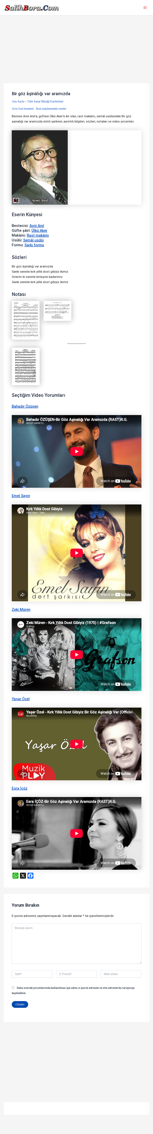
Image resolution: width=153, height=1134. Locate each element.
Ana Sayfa (18, 101)
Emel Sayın (21, 495)
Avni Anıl (36, 225)
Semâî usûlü (33, 240)
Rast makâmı (38, 235)
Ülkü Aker (39, 230)
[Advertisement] (76, 56)
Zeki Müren (21, 609)
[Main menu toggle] (145, 8)
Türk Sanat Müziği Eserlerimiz (45, 101)
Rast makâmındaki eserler (51, 108)
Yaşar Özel (21, 699)
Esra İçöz (19, 788)
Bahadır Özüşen (25, 406)
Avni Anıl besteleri (23, 108)
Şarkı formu (34, 245)
